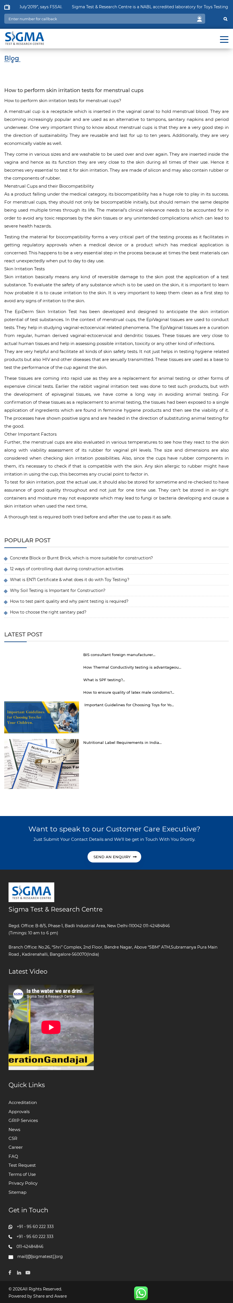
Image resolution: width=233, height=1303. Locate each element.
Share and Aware (50, 1296)
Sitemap (17, 1192)
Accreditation (23, 1102)
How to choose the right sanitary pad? (48, 612)
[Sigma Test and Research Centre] (24, 35)
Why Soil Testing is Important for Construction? (57, 590)
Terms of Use (22, 1174)
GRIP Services (23, 1120)
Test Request (22, 1165)
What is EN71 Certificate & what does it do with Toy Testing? (69, 579)
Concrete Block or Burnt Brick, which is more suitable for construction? (81, 558)
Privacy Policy (23, 1183)
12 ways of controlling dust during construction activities (66, 568)
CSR (13, 1138)
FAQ (13, 1156)
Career (16, 1147)
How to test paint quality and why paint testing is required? (69, 601)
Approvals (19, 1111)
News (14, 1129)
